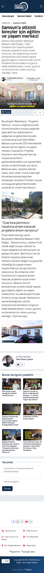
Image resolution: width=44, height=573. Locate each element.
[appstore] (15, 552)
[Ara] (41, 6)
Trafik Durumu (31, 530)
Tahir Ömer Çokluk (24, 359)
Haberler (6, 23)
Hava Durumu (10, 530)
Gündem (38, 16)
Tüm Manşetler (32, 536)
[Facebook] (13, 522)
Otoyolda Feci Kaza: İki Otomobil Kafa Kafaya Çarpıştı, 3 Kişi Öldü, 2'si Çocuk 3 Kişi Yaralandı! (32, 446)
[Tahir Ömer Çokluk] (8, 360)
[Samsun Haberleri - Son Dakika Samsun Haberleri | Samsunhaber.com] (21, 6)
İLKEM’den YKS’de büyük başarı (30, 417)
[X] (18, 522)
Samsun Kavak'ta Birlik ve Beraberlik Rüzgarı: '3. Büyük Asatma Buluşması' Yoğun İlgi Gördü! (31, 395)
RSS (7, 561)
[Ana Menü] (3, 6)
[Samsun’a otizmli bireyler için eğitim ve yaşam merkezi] (22, 96)
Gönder (7, 488)
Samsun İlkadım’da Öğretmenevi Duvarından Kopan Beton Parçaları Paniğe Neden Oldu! (10, 420)
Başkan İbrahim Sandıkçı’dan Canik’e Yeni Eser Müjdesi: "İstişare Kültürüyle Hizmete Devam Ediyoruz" (10, 447)
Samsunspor (8, 16)
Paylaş (7, 112)
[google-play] (28, 552)
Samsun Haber (24, 16)
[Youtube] (26, 522)
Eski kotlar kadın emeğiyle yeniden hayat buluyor (9, 393)
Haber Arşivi (31, 545)
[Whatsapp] (31, 522)
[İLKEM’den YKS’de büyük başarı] (32, 409)
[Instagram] (22, 365)
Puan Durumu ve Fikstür (10, 538)
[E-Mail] (18, 365)
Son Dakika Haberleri (12, 545)
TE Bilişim (28, 569)
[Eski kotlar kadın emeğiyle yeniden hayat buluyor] (11, 383)
